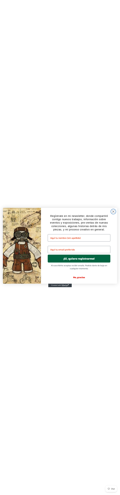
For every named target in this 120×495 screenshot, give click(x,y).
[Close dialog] (113, 211)
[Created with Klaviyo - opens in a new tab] (60, 285)
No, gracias (79, 277)
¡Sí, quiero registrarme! (79, 258)
